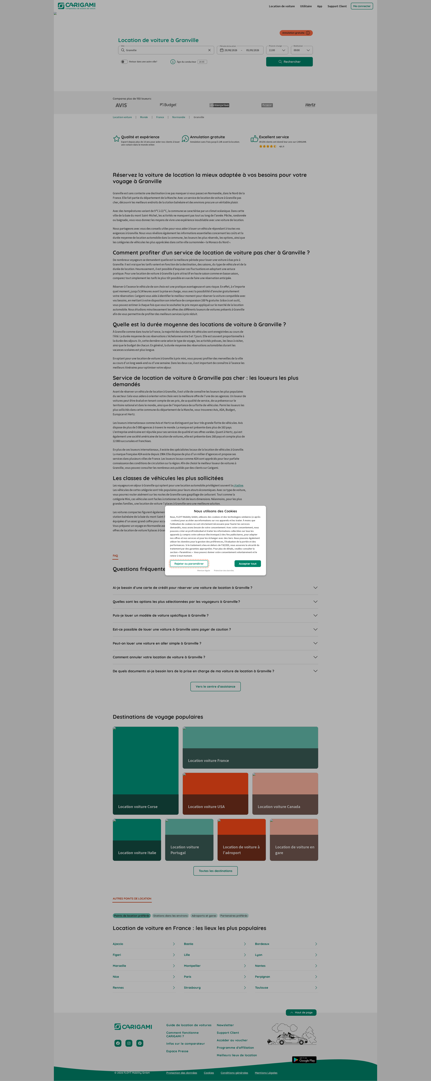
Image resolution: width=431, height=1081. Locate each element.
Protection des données (224, 570)
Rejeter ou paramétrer (189, 563)
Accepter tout (248, 563)
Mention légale (203, 570)
